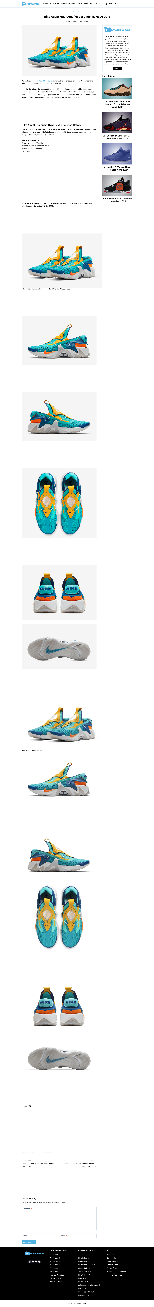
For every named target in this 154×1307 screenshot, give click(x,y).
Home (75, 12)
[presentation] (117, 88)
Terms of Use (112, 1268)
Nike (79, 12)
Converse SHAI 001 (86, 1292)
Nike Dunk (54, 1272)
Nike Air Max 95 (56, 1282)
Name (26, 1236)
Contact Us (111, 1258)
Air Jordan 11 (55, 1268)
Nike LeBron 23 (84, 1258)
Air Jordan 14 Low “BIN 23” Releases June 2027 (117, 137)
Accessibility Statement (116, 1272)
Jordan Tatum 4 (84, 1272)
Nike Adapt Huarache (43, 81)
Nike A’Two (82, 1288)
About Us (112, 4)
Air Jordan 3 (55, 1258)
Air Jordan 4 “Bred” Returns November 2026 (117, 200)
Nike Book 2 (83, 1282)
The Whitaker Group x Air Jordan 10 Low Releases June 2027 (117, 104)
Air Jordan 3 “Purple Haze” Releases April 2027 (117, 168)
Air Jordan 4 (55, 1261)
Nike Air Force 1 (56, 1278)
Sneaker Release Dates (84, 4)
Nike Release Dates (68, 4)
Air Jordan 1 (54, 1255)
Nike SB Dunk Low (57, 1275)
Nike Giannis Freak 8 (86, 1265)
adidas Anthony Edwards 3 (89, 1285)
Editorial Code (112, 1265)
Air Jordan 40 (83, 1255)
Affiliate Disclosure (114, 1275)
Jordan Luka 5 (84, 1268)
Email (64, 1236)
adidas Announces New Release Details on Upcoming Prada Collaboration (79, 1163)
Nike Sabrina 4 (84, 1275)
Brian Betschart (73, 21)
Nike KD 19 (82, 1261)
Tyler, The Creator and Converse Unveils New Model (38, 1163)
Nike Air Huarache (46, 1153)
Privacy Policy (112, 1261)
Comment (27, 1209)
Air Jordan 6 (55, 1265)
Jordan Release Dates (51, 4)
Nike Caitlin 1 (83, 1295)
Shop (105, 4)
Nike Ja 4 (82, 1278)
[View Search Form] (130, 4)
